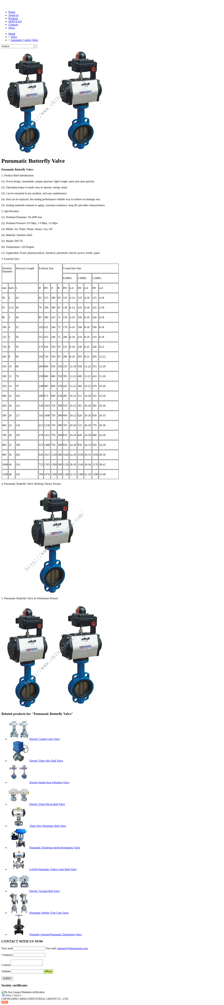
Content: (6, 964)
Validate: (6, 971)
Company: (7, 954)
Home (11, 12)
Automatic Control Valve (24, 40)
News (11, 27)
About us (13, 15)
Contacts (13, 24)
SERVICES (15, 21)
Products (13, 18)
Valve (14, 36)
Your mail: (7, 948)
